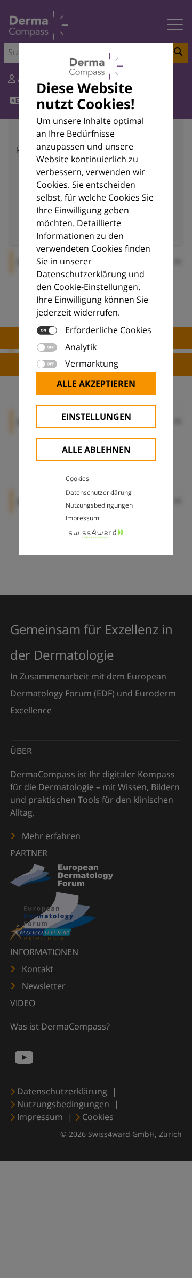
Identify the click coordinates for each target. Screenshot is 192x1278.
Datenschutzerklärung (99, 492)
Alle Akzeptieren (96, 383)
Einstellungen (96, 416)
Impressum (82, 517)
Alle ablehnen (96, 449)
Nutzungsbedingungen (99, 505)
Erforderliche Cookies (108, 330)
